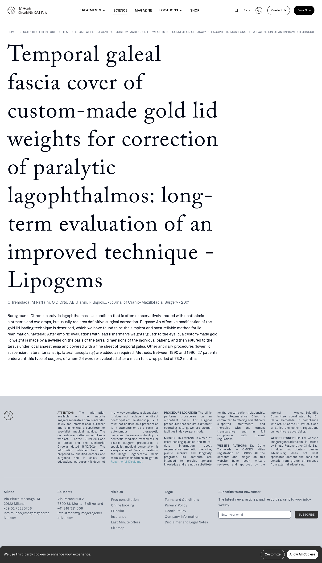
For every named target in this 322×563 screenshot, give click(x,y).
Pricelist (117, 511)
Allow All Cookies (302, 554)
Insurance (118, 517)
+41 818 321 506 (70, 508)
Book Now (304, 10)
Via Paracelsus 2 (71, 499)
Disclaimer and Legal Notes (186, 522)
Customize (273, 554)
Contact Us (278, 10)
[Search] (236, 10)
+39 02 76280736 (18, 508)
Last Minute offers (125, 522)
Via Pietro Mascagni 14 (22, 499)
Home (12, 32)
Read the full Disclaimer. (127, 461)
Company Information (182, 517)
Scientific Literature (39, 32)
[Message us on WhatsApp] (259, 10)
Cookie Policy (175, 511)
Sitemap (117, 528)
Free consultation (125, 500)
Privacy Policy (176, 505)
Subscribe (306, 514)
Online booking (122, 505)
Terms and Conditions (182, 500)
